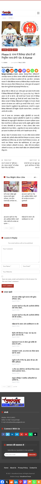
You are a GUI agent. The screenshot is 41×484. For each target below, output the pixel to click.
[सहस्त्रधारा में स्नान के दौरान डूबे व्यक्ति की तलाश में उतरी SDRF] (6, 344)
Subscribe (32, 454)
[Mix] (28, 71)
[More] (36, 71)
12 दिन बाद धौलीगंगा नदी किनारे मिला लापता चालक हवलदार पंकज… (25, 370)
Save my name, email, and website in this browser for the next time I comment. (19, 280)
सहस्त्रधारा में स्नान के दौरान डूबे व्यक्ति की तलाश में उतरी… (24, 343)
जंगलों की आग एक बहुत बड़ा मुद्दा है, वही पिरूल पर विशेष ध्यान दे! (31, 165)
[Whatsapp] (32, 71)
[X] (8, 71)
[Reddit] (12, 71)
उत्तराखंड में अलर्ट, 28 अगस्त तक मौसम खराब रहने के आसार (25, 352)
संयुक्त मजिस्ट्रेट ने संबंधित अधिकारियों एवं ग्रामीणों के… (24, 379)
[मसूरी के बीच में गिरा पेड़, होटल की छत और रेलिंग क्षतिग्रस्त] (6, 362)
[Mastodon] (24, 71)
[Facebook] (3, 71)
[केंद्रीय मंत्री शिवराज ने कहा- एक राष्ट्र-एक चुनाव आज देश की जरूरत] (6, 335)
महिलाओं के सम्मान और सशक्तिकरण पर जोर (25, 324)
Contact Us (33, 468)
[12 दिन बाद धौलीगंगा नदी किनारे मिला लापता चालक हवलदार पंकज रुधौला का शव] (6, 371)
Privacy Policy (23, 468)
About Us (13, 468)
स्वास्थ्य (15, 50)
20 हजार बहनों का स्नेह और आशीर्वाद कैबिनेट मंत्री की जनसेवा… (25, 316)
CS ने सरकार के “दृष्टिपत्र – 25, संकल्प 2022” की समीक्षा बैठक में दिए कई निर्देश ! (10, 165)
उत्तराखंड (4, 50)
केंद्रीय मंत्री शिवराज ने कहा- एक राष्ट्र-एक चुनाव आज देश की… (24, 334)
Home (6, 468)
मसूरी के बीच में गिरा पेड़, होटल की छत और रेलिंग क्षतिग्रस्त (25, 361)
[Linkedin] (16, 71)
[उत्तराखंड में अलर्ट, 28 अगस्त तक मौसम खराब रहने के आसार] (6, 353)
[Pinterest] (20, 71)
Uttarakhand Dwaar (25, 476)
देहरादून (10, 50)
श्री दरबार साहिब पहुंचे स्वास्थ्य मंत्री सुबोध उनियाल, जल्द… (24, 298)
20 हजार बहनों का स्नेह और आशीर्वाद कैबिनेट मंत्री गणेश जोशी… (25, 307)
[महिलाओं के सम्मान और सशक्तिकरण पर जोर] (29, 209)
